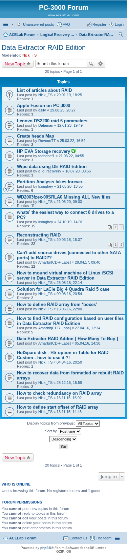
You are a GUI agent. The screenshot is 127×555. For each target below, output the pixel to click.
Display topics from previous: (51, 423)
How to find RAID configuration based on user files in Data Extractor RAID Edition (70, 321)
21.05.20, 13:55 (70, 186)
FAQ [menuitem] (66, 24)
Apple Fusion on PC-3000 (43, 105)
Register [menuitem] (99, 24)
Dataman (45, 125)
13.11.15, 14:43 (69, 412)
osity (42, 110)
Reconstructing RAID (39, 235)
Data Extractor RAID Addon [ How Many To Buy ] (67, 338)
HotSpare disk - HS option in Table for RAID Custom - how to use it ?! (62, 355)
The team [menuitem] (103, 538)
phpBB (45, 548)
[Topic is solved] (73, 151)
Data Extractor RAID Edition (96, 35)
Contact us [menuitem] (78, 538)
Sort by (51, 431)
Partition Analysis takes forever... (51, 181)
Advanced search (100, 64)
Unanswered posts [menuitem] (38, 24)
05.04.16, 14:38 (87, 343)
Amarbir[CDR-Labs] (54, 262)
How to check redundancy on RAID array (59, 393)
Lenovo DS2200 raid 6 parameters (52, 120)
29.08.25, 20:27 (63, 110)
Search (91, 64)
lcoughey (45, 186)
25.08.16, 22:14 (69, 283)
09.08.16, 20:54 (69, 294)
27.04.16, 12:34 (87, 328)
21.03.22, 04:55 (71, 156)
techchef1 (46, 156)
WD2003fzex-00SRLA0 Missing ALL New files (63, 197)
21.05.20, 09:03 (69, 202)
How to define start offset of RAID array (57, 407)
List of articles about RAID (44, 90)
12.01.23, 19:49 (70, 125)
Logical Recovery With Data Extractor (57, 35)
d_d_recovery (49, 171)
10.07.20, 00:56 (78, 171)
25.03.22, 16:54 (72, 141)
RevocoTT (47, 141)
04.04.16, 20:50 (69, 362)
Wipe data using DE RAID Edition (52, 166)
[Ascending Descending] (63, 439)
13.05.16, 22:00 (69, 309)
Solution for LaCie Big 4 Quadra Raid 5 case (63, 289)
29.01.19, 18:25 (69, 95)
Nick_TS (29, 55)
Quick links (6, 24)
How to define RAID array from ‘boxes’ (57, 304)
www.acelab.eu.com (63, 15)
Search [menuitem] (121, 35)
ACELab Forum (22, 35)
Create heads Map (35, 136)
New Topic (15, 64)
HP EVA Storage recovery (44, 151)
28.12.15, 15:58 (69, 383)
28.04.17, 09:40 (87, 262)
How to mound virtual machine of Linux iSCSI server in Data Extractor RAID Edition (65, 275)
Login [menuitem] (119, 24)
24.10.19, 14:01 (70, 222)
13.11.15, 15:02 (69, 398)
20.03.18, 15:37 (69, 240)
